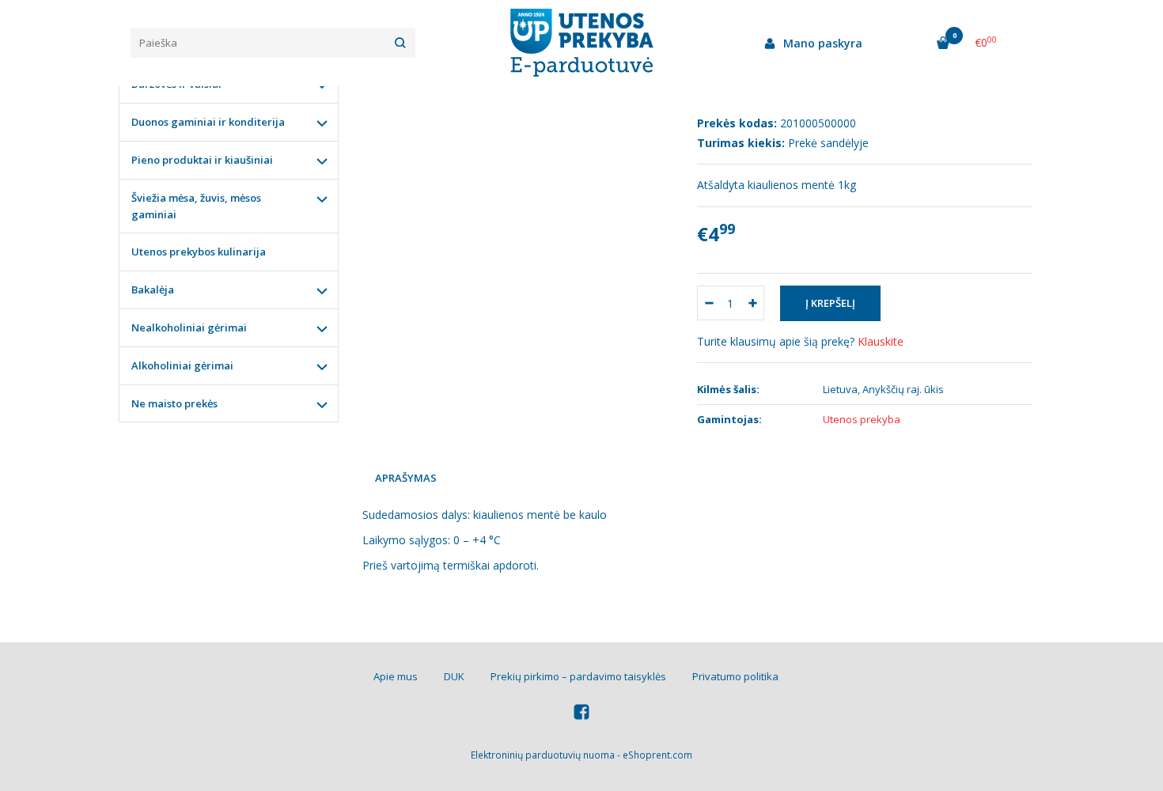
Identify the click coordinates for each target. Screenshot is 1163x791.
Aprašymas (406, 478)
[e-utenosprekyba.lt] (581, 43)
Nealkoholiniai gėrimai (189, 327)
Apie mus (395, 676)
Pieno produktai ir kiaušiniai (202, 160)
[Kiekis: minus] (708, 303)
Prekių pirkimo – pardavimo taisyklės (578, 676)
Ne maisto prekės (174, 403)
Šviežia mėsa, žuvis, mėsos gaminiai (196, 206)
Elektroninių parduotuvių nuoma (543, 755)
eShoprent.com (657, 755)
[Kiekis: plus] (752, 303)
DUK (454, 676)
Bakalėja (152, 289)
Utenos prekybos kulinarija (198, 251)
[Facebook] (581, 714)
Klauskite (881, 341)
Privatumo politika (735, 676)
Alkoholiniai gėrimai (182, 365)
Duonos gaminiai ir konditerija (208, 122)
